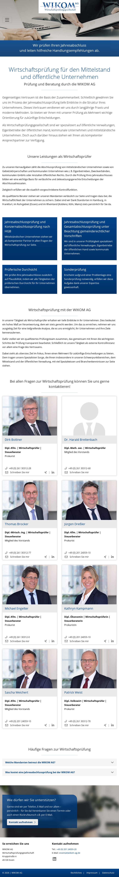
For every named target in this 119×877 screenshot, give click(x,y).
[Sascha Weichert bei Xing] (46, 725)
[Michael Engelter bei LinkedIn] (53, 641)
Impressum (92, 872)
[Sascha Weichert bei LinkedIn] (53, 725)
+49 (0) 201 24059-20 (66, 849)
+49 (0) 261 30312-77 (20, 552)
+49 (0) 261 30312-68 (79, 468)
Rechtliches (76, 872)
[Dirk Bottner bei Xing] (46, 472)
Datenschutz (108, 872)
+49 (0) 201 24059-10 (79, 552)
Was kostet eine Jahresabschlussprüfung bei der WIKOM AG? (40, 772)
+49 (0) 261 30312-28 (20, 468)
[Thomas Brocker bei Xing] (46, 556)
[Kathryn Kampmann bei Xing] (105, 641)
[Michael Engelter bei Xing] (46, 641)
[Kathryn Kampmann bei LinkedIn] (112, 641)
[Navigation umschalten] (7, 20)
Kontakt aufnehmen (21, 822)
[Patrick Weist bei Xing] (105, 725)
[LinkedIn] (54, 859)
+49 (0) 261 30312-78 (79, 721)
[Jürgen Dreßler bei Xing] (105, 556)
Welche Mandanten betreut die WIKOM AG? (30, 762)
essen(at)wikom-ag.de (69, 852)
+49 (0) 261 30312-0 (19, 637)
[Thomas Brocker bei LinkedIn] (53, 556)
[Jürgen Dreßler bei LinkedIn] (112, 556)
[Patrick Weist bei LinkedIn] (112, 725)
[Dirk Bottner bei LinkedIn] (53, 472)
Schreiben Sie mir (19, 472)
